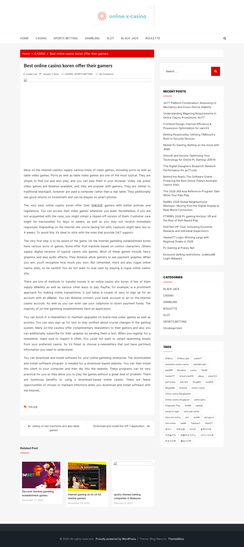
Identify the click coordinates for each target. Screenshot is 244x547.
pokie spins (199, 399)
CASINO (41, 38)
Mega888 (170, 388)
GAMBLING (92, 38)
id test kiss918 (186, 376)
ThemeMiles (176, 539)
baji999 (169, 370)
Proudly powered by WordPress (116, 539)
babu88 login (199, 364)
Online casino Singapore (177, 399)
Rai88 (188, 405)
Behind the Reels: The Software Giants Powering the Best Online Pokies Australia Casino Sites (190, 180)
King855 (197, 382)
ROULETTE (152, 38)
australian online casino (177, 364)
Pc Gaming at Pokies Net (178, 248)
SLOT (110, 38)
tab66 (183, 423)
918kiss (169, 358)
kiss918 (209, 382)
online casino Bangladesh (178, 393)
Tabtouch (195, 423)
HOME (24, 38)
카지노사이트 (207, 435)
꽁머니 (168, 429)
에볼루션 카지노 (188, 435)
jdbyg (201, 376)
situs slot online (173, 417)
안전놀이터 (170, 435)
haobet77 (170, 376)
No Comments (106, 74)
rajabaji (199, 405)
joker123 (212, 376)
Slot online (170, 423)
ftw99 (204, 370)
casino (193, 370)
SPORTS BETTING (66, 38)
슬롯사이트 (206, 429)
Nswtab (183, 388)
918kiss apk (183, 358)
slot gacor (209, 417)
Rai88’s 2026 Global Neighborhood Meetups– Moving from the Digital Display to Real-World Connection (191, 206)
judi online (170, 382)
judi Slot (184, 382)
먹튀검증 (97, 205)
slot (187, 417)
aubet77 (198, 358)
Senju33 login (172, 411)
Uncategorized (172, 328)
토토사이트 (170, 441)
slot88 (196, 417)
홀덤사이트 (186, 441)
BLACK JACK (129, 38)
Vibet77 (209, 423)
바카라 (193, 429)
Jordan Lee (31, 74)
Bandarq (181, 370)
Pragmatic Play (172, 405)
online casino (198, 388)
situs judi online (191, 411)
